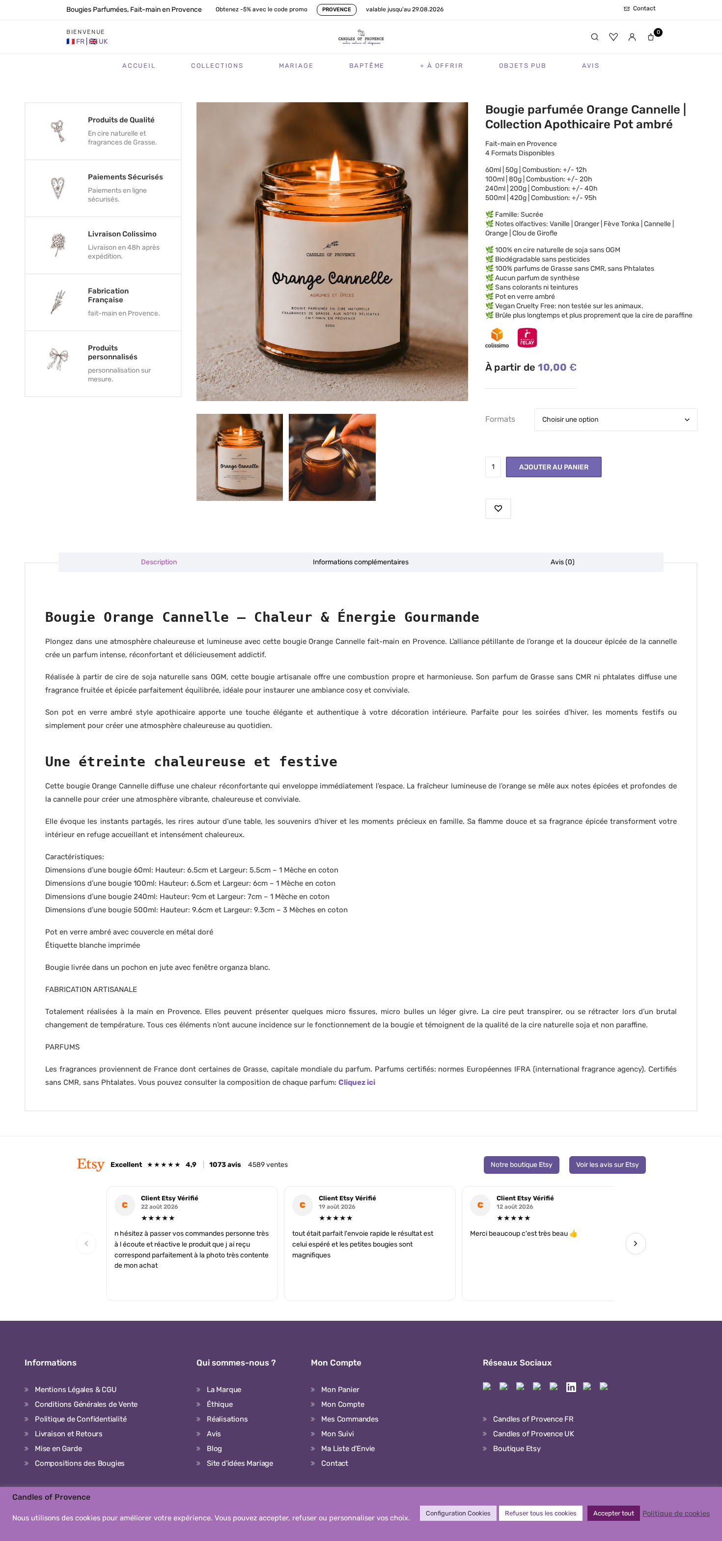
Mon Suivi (337, 1433)
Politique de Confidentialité (80, 1419)
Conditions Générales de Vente (86, 1404)
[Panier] (651, 37)
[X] (554, 1387)
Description (159, 562)
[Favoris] (613, 37)
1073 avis (225, 1165)
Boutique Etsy (516, 1448)
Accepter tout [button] (613, 1513)
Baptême (367, 65)
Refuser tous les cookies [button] (541, 1513)
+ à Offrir (441, 65)
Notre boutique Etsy (522, 1165)
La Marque (224, 1389)
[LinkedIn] (571, 1387)
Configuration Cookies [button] (458, 1513)
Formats (500, 419)
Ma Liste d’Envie (348, 1448)
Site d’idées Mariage (240, 1463)
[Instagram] (504, 1387)
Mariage (296, 65)
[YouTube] (588, 1387)
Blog (214, 1448)
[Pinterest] (521, 1387)
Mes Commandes (349, 1419)
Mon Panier (340, 1389)
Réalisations (227, 1419)
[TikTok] (538, 1387)
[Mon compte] (632, 37)
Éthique (220, 1404)
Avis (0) (563, 562)
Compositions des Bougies (80, 1463)
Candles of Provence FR (533, 1419)
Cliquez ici (356, 1082)
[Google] (605, 1387)
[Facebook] (488, 1387)
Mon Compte (342, 1404)
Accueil (139, 65)
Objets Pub (523, 65)
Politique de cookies (676, 1513)
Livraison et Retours (69, 1433)
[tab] (159, 562)
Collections (217, 65)
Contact (334, 1463)
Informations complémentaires (361, 562)
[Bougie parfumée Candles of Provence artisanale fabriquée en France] (332, 457)
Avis (591, 65)
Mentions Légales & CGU (76, 1389)
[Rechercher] (595, 37)
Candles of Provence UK (533, 1433)
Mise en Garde (58, 1448)
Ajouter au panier (553, 467)
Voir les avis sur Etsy (607, 1165)
